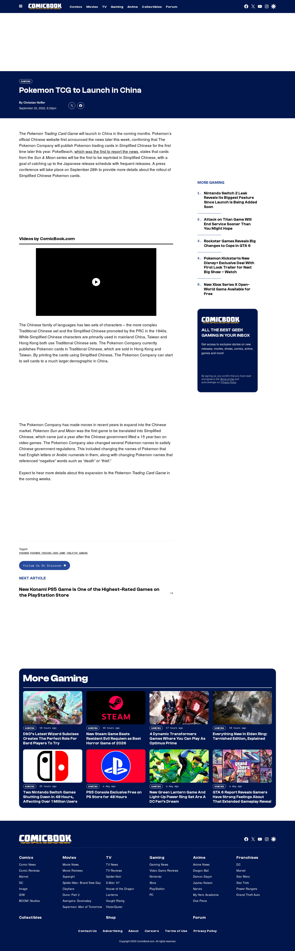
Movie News (71, 864)
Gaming (117, 7)
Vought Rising (115, 901)
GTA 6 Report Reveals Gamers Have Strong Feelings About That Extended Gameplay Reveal (242, 797)
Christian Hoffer (34, 102)
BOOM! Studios (29, 901)
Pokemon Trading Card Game (47, 553)
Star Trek (242, 883)
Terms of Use (227, 379)
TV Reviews (114, 870)
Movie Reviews (73, 870)
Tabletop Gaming (76, 553)
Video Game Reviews (164, 870)
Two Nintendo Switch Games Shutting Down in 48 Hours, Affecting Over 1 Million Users (50, 797)
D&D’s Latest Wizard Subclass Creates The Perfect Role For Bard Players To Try (51, 738)
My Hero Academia (206, 895)
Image (23, 889)
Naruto (197, 889)
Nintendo (156, 876)
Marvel (23, 876)
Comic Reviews (29, 870)
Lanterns (112, 895)
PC (152, 895)
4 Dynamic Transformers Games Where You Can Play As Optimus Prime (177, 738)
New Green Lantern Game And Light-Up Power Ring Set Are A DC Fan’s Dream (178, 797)
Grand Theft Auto (248, 895)
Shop (111, 917)
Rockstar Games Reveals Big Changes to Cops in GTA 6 (230, 243)
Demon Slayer (202, 876)
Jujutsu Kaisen (203, 883)
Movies (92, 7)
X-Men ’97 (113, 883)
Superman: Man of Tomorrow (82, 907)
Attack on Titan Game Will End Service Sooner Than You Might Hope (228, 224)
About (133, 931)
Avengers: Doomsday (77, 901)
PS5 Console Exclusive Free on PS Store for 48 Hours (114, 794)
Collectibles (152, 7)
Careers (152, 931)
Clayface (68, 889)
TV (104, 7)
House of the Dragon (120, 889)
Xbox (153, 883)
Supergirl (69, 876)
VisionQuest (114, 907)
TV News (112, 864)
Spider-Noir (113, 876)
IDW (22, 895)
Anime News (201, 864)
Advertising (112, 931)
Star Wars (243, 876)
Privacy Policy (228, 382)
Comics (76, 7)
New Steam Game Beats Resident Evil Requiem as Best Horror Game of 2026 (113, 738)
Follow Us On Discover (43, 565)
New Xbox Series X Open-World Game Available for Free (227, 289)
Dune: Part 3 (71, 895)
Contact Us (87, 931)
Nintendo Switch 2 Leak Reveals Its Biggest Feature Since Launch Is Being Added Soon (230, 200)
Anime (132, 7)
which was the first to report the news (106, 151)
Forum (171, 7)
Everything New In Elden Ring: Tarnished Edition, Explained (240, 736)
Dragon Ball (201, 870)
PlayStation (157, 889)
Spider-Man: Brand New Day (82, 883)
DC (21, 883)
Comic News (27, 864)
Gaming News (159, 864)
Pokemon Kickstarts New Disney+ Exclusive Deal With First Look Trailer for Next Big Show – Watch (229, 265)
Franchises (247, 857)
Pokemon (24, 553)
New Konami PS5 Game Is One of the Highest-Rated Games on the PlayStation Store (89, 592)
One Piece (200, 901)
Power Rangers (246, 889)
